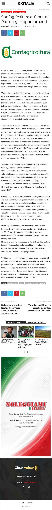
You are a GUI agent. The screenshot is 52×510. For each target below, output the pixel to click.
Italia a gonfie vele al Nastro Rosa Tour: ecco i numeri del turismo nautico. (11, 309)
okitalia (6, 26)
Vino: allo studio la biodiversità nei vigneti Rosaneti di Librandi (42, 341)
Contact (29, 503)
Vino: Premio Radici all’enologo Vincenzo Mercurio (8, 341)
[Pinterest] (16, 33)
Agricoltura (10, 9)
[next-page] (27, 352)
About (22, 503)
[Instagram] (29, 488)
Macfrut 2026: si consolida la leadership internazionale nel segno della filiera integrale (25, 343)
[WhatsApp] (22, 33)
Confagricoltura (32, 283)
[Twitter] (10, 33)
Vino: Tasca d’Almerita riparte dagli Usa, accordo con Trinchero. (39, 308)
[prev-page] (24, 352)
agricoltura (12, 283)
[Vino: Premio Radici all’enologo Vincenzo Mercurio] (9, 332)
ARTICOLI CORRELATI (16, 322)
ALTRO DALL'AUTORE (36, 322)
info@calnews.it (30, 482)
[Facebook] (4, 33)
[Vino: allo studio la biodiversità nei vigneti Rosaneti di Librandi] (43, 332)
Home (3, 9)
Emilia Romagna (19, 12)
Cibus (21, 283)
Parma (42, 283)
